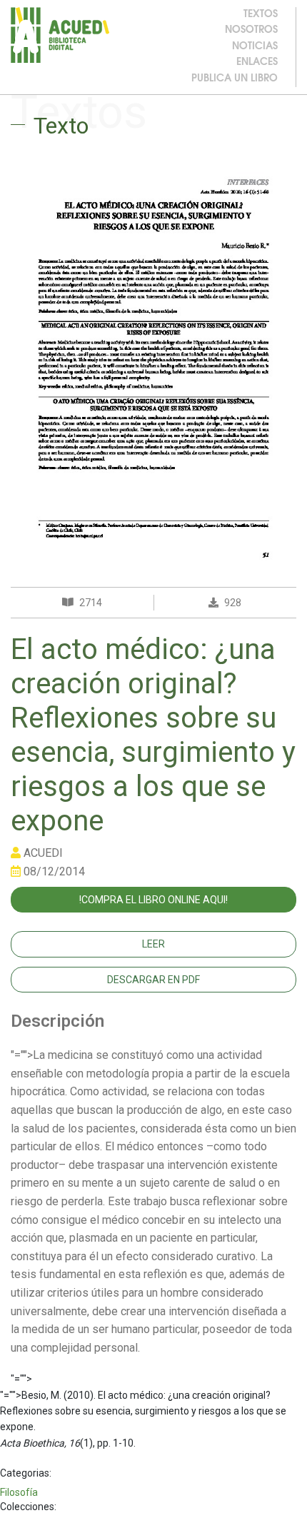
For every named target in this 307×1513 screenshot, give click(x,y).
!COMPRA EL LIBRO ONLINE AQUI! (153, 899)
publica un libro (234, 79)
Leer (153, 944)
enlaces (257, 62)
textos (260, 14)
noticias (255, 46)
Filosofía (19, 1492)
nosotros (251, 30)
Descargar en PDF (153, 979)
